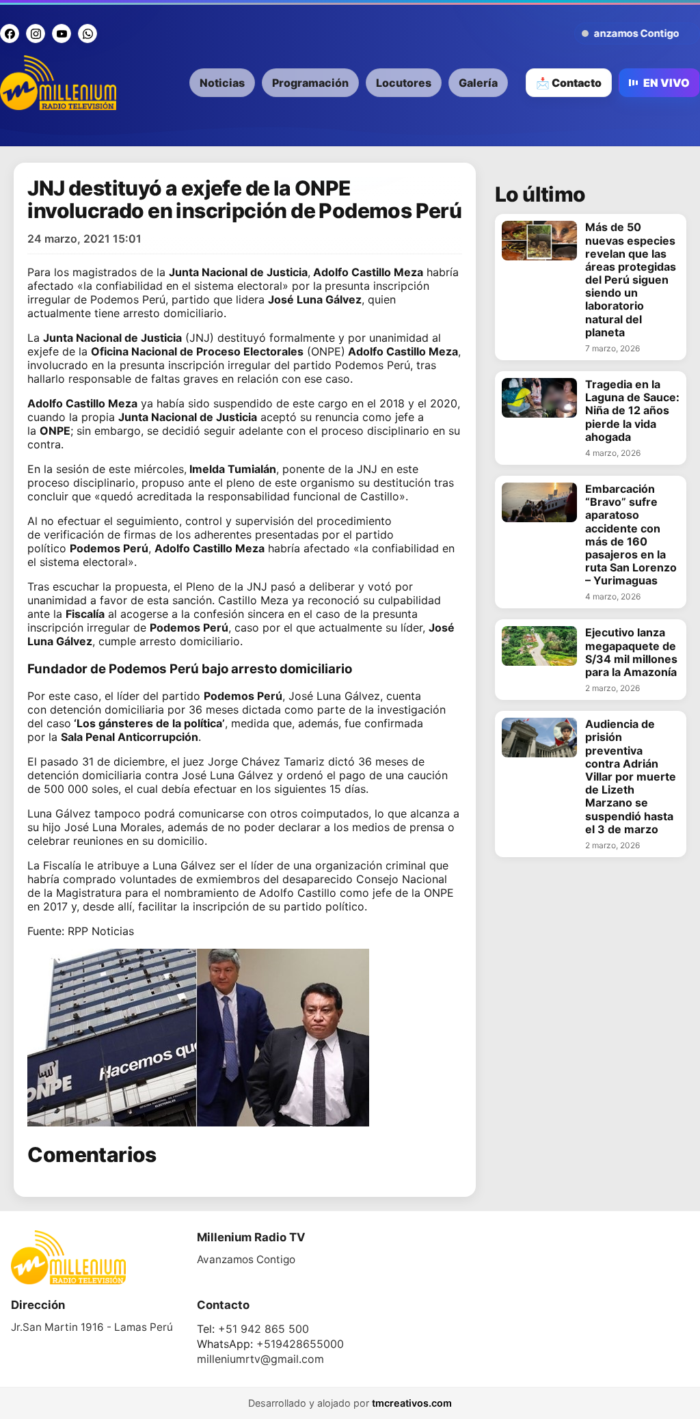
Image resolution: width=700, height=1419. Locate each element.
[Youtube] (61, 33)
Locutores (403, 83)
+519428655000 (300, 1344)
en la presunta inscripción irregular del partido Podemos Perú (251, 365)
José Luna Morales (112, 827)
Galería (478, 83)
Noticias (222, 83)
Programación (310, 83)
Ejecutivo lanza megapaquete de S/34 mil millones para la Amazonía (631, 652)
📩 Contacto (569, 83)
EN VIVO (666, 83)
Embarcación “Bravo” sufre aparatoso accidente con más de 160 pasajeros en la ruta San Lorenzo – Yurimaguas (631, 535)
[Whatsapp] (87, 33)
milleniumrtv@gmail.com (260, 1359)
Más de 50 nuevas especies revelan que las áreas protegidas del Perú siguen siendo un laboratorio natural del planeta (630, 280)
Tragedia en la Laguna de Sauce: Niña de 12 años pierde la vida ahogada (632, 411)
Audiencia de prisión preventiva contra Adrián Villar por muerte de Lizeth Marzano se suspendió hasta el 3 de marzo (630, 777)
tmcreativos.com (412, 1403)
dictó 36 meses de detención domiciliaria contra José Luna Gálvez (226, 768)
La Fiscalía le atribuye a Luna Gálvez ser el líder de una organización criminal (226, 865)
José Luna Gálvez (334, 696)
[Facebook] (9, 33)
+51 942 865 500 (263, 1329)
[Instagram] (35, 33)
